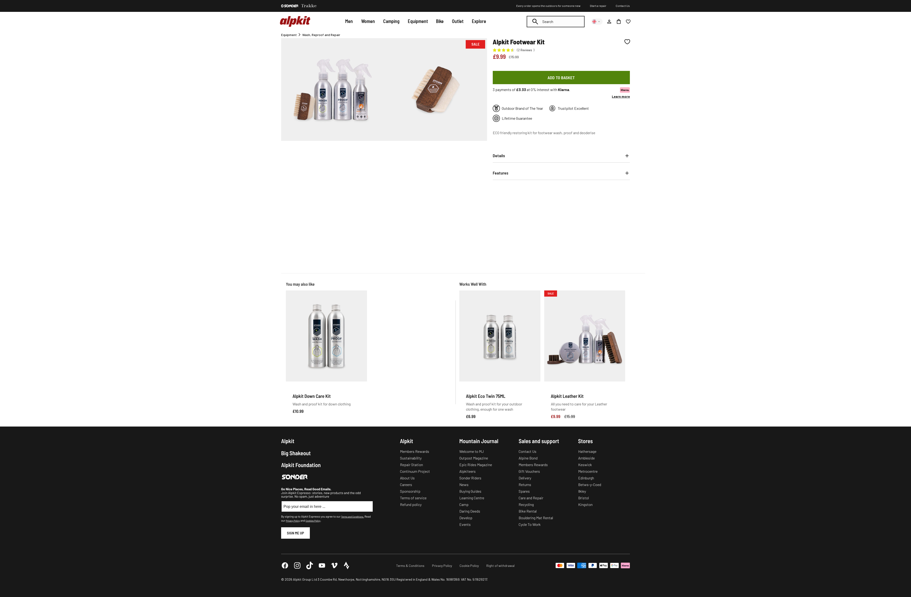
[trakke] (309, 6)
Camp (464, 504)
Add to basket (561, 77)
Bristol (583, 498)
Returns (525, 484)
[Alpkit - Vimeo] (334, 565)
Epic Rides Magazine (475, 464)
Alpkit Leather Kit (567, 396)
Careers (406, 484)
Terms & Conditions (410, 566)
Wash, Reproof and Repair (321, 35)
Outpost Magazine (473, 458)
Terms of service (413, 498)
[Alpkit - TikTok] (309, 565)
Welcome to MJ (471, 451)
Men (349, 21)
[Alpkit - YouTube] (322, 565)
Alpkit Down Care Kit (312, 396)
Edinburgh (586, 478)
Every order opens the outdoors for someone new (548, 5)
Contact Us (623, 5)
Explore (479, 21)
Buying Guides (470, 491)
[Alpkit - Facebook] (285, 565)
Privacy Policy (293, 520)
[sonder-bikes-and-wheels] (289, 6)
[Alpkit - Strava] (346, 565)
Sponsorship (410, 491)
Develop (465, 517)
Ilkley (582, 491)
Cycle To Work (530, 524)
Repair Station (411, 464)
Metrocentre (588, 471)
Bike (440, 21)
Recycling (526, 504)
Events (465, 524)
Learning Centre (471, 498)
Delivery (525, 478)
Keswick (585, 464)
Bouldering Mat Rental (536, 517)
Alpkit (287, 441)
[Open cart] (619, 21)
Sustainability (411, 458)
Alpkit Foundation (301, 465)
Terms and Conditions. (352, 516)
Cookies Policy (313, 520)
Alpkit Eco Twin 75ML (485, 396)
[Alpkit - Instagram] (297, 565)
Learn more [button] (621, 96)
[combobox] (556, 21)
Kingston (585, 504)
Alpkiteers (467, 471)
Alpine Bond (528, 458)
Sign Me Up (295, 533)
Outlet (458, 21)
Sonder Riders (470, 478)
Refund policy (411, 504)
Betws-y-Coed (589, 484)
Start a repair (598, 5)
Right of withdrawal (500, 566)
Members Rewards (414, 451)
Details (499, 155)
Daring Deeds (469, 511)
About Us (407, 478)
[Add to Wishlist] (627, 41)
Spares (524, 491)
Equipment (418, 21)
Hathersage (587, 451)
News (464, 484)
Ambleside (586, 458)
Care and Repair (531, 498)
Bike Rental (528, 511)
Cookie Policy (469, 566)
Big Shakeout (296, 453)
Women (368, 21)
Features (500, 172)
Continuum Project (415, 471)
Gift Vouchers (529, 471)
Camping (391, 21)
